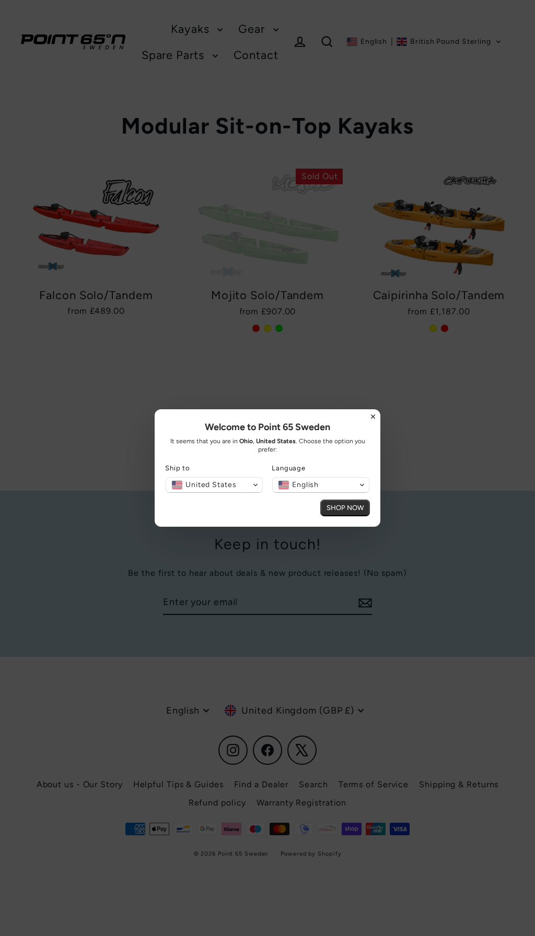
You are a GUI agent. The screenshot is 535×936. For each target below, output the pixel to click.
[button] (214, 485)
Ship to (177, 468)
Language (289, 468)
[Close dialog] (373, 416)
